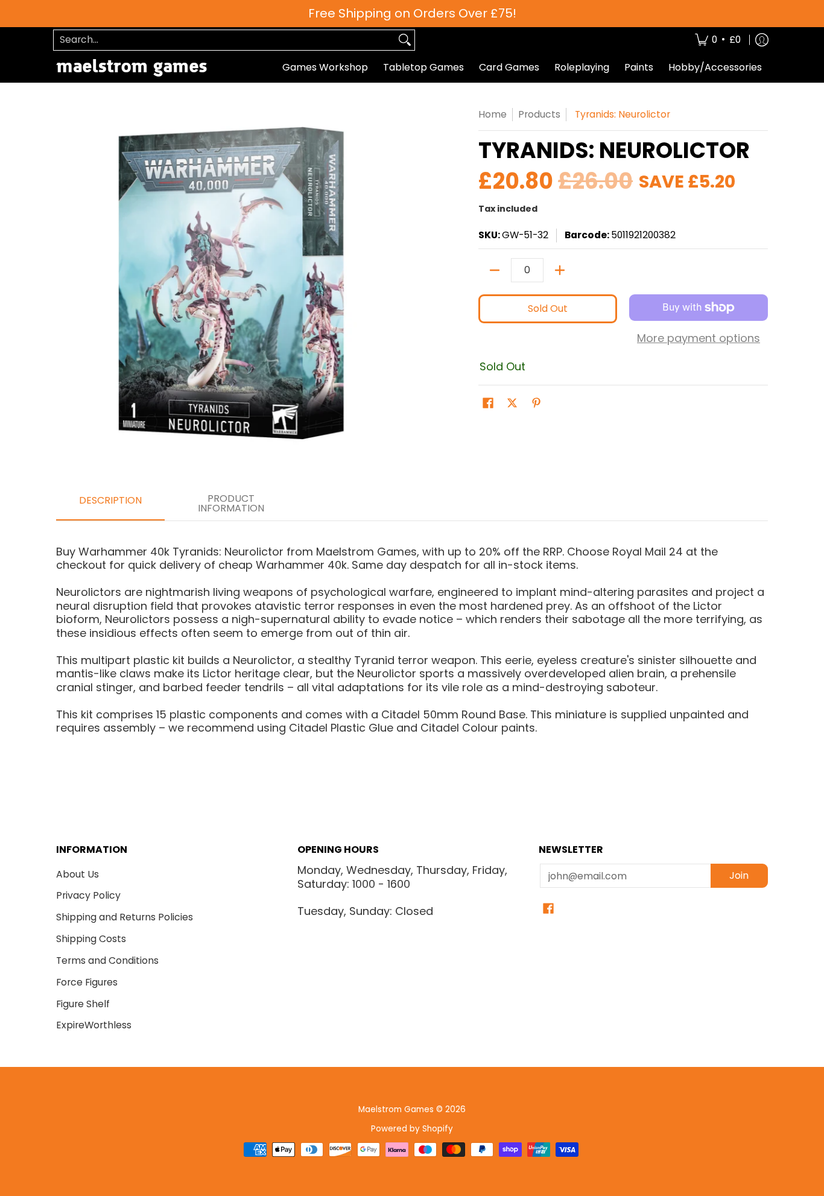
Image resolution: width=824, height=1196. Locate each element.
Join (739, 875)
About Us (77, 874)
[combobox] (224, 40)
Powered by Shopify (412, 1128)
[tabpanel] (412, 634)
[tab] (110, 504)
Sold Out (548, 308)
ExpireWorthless (94, 1025)
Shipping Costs (91, 939)
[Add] (560, 270)
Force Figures (87, 982)
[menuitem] (718, 40)
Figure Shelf (83, 1004)
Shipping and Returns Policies (124, 917)
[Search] (404, 40)
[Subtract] (494, 270)
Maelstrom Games (396, 1109)
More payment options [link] (698, 339)
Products (539, 114)
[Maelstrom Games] (131, 68)
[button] (488, 404)
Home (492, 114)
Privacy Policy (88, 895)
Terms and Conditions (107, 960)
